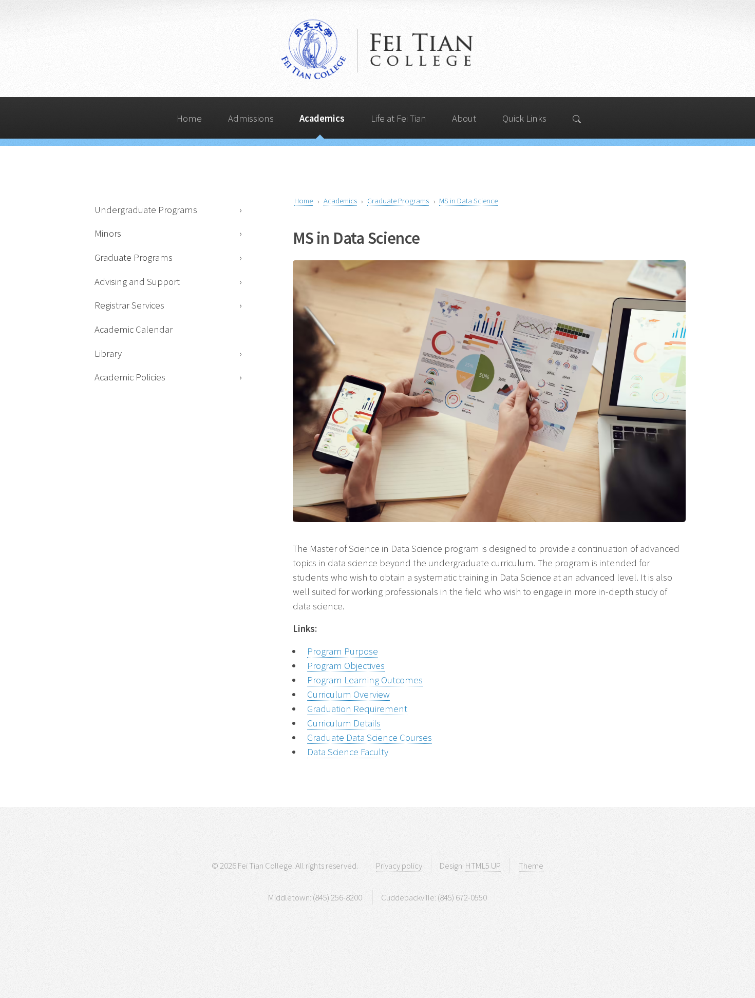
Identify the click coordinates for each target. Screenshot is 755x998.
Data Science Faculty (347, 752)
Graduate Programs (134, 257)
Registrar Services (129, 305)
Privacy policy (399, 865)
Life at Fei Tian (398, 118)
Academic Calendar (134, 329)
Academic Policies (130, 377)
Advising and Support (137, 281)
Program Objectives (346, 665)
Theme (531, 865)
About (464, 118)
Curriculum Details (344, 723)
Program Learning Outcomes (365, 680)
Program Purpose (342, 651)
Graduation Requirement (357, 709)
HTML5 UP (483, 865)
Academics (322, 118)
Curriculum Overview (348, 694)
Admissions (251, 118)
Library (108, 353)
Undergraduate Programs (146, 210)
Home (189, 118)
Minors (108, 233)
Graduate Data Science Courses (369, 737)
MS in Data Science (468, 200)
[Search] (578, 118)
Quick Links (524, 118)
